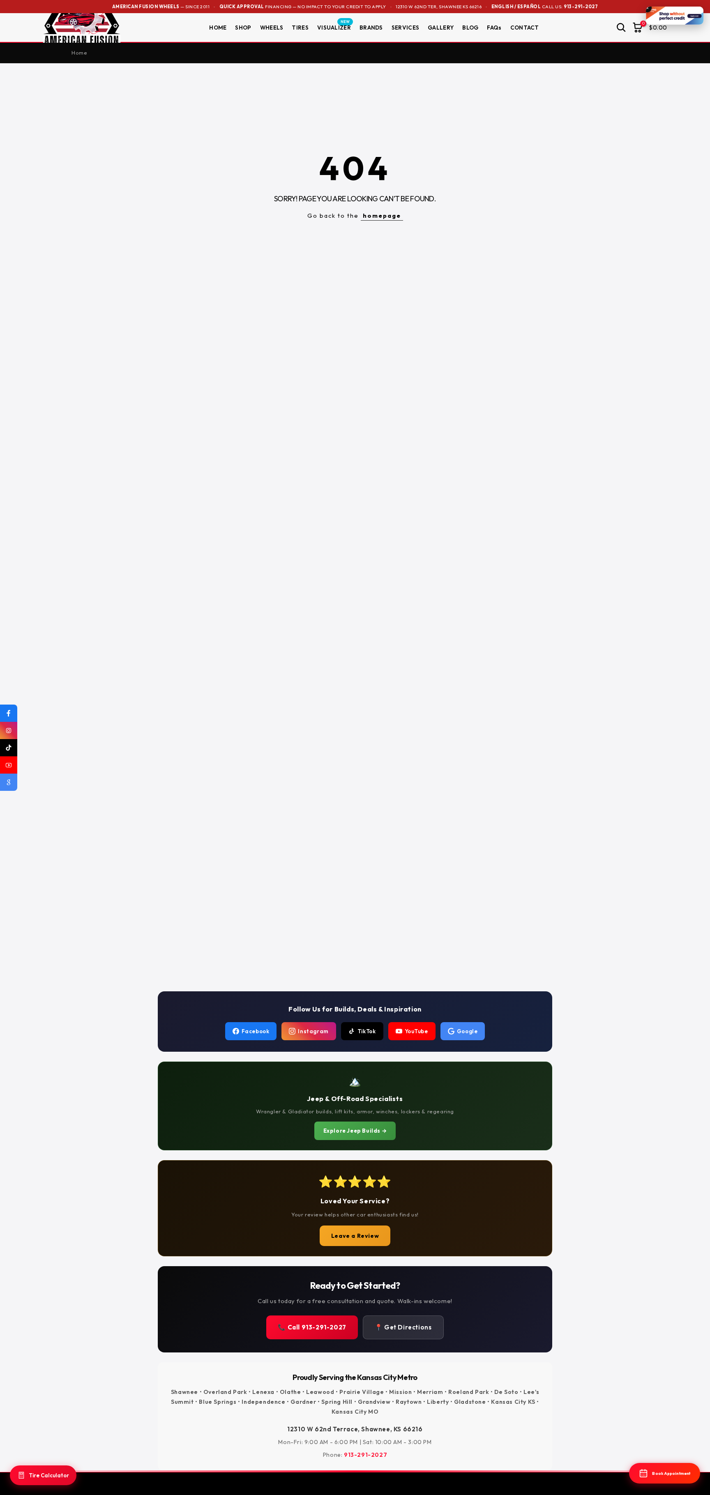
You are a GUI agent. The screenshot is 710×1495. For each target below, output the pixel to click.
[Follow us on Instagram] (8, 730)
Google (467, 1031)
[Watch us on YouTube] (8, 765)
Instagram (313, 1031)
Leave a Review (355, 1235)
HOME (217, 27)
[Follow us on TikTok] (8, 747)
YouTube (416, 1031)
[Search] (621, 27)
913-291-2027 (581, 6)
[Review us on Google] (8, 782)
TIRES (300, 27)
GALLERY (441, 27)
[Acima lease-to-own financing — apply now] (674, 16)
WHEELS (272, 27)
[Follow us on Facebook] (8, 713)
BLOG (470, 27)
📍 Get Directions (403, 1327)
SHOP (243, 27)
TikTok (366, 1031)
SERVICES (405, 27)
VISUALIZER (334, 27)
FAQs (494, 27)
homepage (382, 215)
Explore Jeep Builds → (355, 1130)
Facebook (256, 1031)
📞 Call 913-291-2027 (312, 1327)
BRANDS (371, 27)
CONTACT (524, 27)
